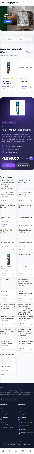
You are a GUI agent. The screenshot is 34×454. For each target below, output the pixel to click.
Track (23, 453)
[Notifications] (27, 2)
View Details (22, 165)
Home (2, 408)
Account (30, 453)
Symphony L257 (25, 81)
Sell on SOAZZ (4, 425)
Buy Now (8, 21)
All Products (29, 52)
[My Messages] (31, 2)
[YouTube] (15, 399)
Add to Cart (9, 165)
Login (2, 422)
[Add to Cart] (12, 88)
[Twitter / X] (11, 399)
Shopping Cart (4, 414)
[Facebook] (2, 399)
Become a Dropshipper (7, 427)
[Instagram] (6, 399)
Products (3, 411)
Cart (9, 453)
